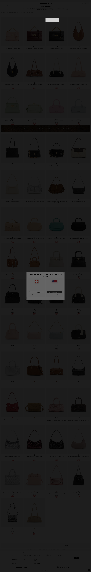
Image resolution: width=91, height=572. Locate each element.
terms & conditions (55, 25)
